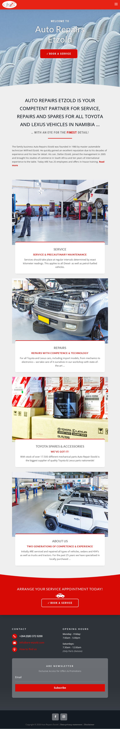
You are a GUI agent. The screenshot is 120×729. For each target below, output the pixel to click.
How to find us (28, 649)
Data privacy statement (71, 724)
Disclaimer (89, 724)
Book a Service (60, 53)
